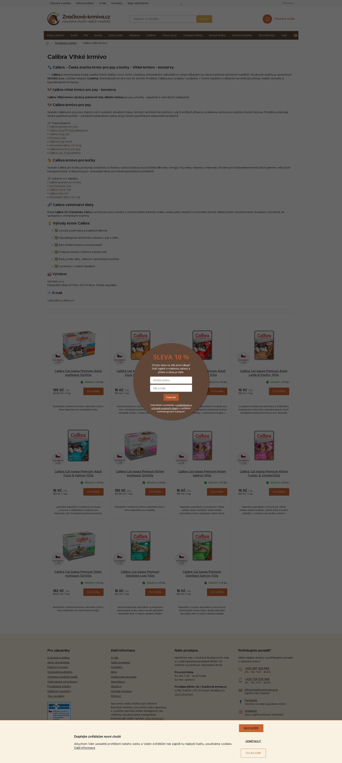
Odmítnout (253, 741)
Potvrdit (171, 397)
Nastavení (251, 728)
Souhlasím (253, 753)
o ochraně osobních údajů (171, 406)
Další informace (84, 747)
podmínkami (183, 404)
